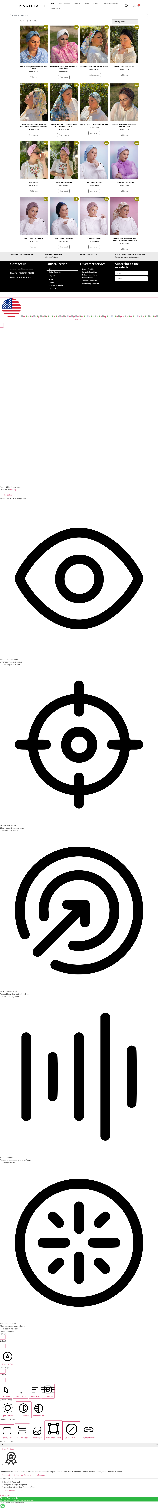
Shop (76, 3)
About (87, 3)
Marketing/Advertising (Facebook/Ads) (19, 1487)
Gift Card (54, 8)
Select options (94, 75)
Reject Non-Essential (22, 1475)
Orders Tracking (88, 269)
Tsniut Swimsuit (64, 3)
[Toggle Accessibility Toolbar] (3, 294)
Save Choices (9, 1490)
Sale (52, 3)
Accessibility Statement (90, 283)
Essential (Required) (11, 1482)
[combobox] (79, 15)
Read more (33, 247)
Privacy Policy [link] (6, 1495)
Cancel (21, 1490)
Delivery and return (89, 275)
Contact (96, 3)
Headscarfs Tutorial (111, 3)
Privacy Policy (87, 278)
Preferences (40, 1475)
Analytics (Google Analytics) (15, 1484)
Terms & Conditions (89, 272)
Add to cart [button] (33, 77)
